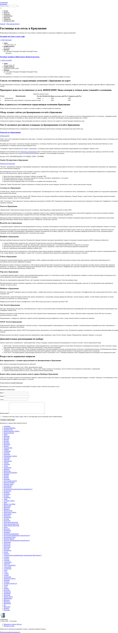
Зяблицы (6, 469)
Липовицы (7, 497)
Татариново (7, 577)
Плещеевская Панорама (11, 534)
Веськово (6, 443)
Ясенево (6, 608)
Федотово (7, 590)
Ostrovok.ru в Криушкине (10, 132)
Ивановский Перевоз (10, 472)
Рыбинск (6, 553)
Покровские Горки (9, 537)
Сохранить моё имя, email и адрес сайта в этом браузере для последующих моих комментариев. (32, 416)
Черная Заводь (8, 597)
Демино (6, 462)
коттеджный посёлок (10, 481)
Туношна (6, 582)
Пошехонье (7, 542)
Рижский (6, 548)
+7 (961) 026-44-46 (6, 40)
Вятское (6, 446)
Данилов (6, 459)
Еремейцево (7, 467)
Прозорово (7, 545)
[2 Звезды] (13, 51)
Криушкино (7, 487)
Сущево (6, 573)
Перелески (7, 520)
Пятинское (7, 547)
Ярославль (7, 606)
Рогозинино (7, 550)
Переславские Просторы (11, 525)
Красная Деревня (9, 482)
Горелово (6, 452)
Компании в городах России (13, 624)
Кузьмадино (7, 491)
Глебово (6, 449)
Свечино (6, 558)
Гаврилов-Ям (8, 448)
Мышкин (6, 509)
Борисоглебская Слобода (11, 431)
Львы (5, 502)
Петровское (7, 530)
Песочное (7, 529)
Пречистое (7, 544)
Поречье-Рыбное (9, 539)
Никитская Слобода (10, 512)
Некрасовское (8, 510)
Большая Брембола (9, 428)
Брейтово (7, 436)
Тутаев (6, 585)
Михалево (7, 507)
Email (2, 396)
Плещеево (7, 532)
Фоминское (7, 592)
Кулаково (6, 492)
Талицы (6, 575)
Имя (2, 393)
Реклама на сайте (9, 626)
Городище (7, 454)
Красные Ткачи (8, 484)
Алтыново (7, 426)
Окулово (6, 519)
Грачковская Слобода (10, 456)
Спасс (5, 570)
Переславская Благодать (11, 524)
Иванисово (7, 471)
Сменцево (7, 563)
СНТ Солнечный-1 (10, 565)
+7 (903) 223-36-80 (6, 60)
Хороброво (7, 593)
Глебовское (7, 451)
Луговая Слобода (9, 500)
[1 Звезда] (7, 51)
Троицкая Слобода (9, 578)
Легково (6, 496)
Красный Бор (8, 486)
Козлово (6, 476)
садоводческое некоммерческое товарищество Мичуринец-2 (22, 555)
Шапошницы (8, 598)
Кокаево (6, 477)
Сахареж (6, 557)
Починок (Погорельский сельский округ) (17, 540)
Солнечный (7, 567)
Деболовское (8, 461)
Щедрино (7, 600)
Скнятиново (7, 562)
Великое (6, 439)
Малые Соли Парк (9, 504)
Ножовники (7, 517)
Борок (5, 434)
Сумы (5, 572)
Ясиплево (7, 610)
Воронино (7, 444)
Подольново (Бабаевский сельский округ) (17, 535)
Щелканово (7, 603)
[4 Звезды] (27, 51)
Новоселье (7, 515)
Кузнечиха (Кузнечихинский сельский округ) (18, 489)
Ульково (6, 588)
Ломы (5, 499)
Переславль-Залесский (11, 522)
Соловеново (7, 568)
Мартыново (7, 505)
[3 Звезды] (20, 51)
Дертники (7, 464)
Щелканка (7, 601)
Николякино (8, 514)
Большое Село (8, 429)
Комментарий (4, 413)
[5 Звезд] (34, 51)
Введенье (7, 438)
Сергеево (6, 560)
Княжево (6, 474)
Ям (5, 605)
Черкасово (7, 595)
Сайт (1, 399)
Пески (6, 527)
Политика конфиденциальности (10, 632)
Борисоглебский (9, 433)
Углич (5, 587)
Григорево (7, 457)
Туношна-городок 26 (10, 583)
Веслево (6, 441)
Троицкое (7, 580)
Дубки (6, 466)
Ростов (6, 552)
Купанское (7, 494)
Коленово (7, 479)
